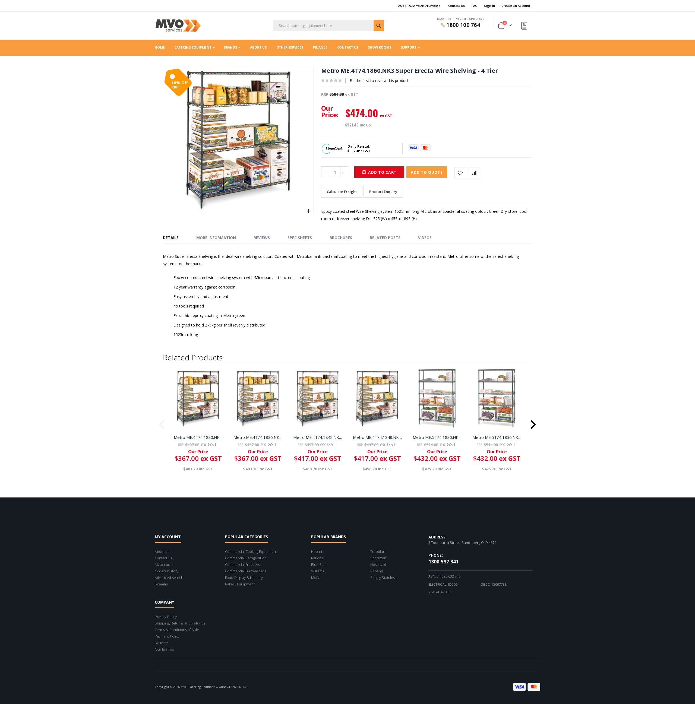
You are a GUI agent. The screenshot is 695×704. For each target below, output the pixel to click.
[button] (308, 211)
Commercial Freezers (242, 564)
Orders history (166, 571)
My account (164, 564)
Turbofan (378, 551)
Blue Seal (319, 564)
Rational (317, 558)
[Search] (379, 25)
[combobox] (328, 25)
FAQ (475, 6)
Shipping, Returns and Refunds (180, 623)
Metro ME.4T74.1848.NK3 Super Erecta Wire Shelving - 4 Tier (377, 437)
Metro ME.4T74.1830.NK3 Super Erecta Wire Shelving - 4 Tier (198, 437)
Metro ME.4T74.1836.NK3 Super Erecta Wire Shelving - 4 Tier (257, 437)
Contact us (163, 558)
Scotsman (378, 558)
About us (162, 551)
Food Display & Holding (243, 577)
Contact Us (456, 6)
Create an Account (515, 6)
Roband (376, 571)
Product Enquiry (383, 191)
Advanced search (169, 577)
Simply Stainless (383, 577)
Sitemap (161, 584)
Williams (317, 571)
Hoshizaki (378, 564)
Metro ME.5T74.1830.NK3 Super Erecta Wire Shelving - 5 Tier (437, 437)
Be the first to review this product (379, 80)
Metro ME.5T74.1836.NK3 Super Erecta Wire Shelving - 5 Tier (496, 437)
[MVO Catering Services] (178, 25)
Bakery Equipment (240, 584)
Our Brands (164, 649)
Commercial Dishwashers (245, 571)
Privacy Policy (166, 616)
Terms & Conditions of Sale (177, 629)
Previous (161, 423)
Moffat (316, 577)
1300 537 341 (443, 561)
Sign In (489, 6)
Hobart (316, 551)
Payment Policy (167, 636)
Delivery (161, 642)
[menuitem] (410, 47)
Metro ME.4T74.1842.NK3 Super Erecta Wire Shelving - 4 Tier (317, 437)
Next (533, 423)
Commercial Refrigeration (246, 558)
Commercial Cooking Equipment (251, 551)
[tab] (175, 238)
